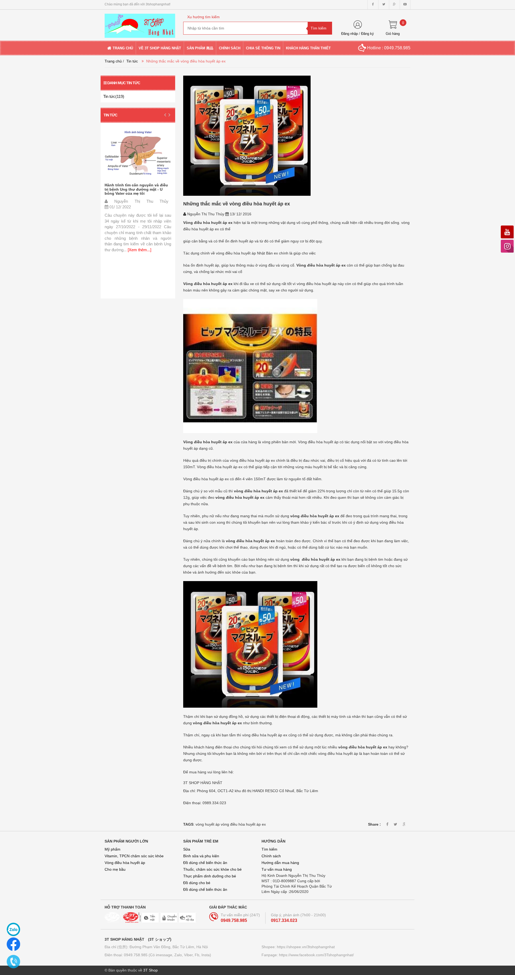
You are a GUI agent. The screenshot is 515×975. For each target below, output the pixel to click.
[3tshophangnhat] (140, 23)
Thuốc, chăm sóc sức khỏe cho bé (212, 869)
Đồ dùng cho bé (196, 883)
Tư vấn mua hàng (277, 869)
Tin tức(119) (113, 96)
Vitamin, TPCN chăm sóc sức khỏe (134, 856)
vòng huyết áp (208, 824)
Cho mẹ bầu (115, 869)
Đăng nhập (349, 34)
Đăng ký (367, 34)
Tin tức (132, 61)
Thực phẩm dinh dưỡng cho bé (209, 876)
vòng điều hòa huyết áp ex (243, 824)
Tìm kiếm (269, 849)
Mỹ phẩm (112, 849)
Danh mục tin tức (123, 83)
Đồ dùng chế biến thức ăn (205, 862)
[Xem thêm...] (139, 250)
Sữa (186, 849)
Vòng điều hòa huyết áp (125, 862)
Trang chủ (113, 61)
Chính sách (271, 856)
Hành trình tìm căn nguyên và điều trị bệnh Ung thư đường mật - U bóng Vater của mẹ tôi (136, 189)
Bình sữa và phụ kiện (201, 856)
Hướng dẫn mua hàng (280, 862)
